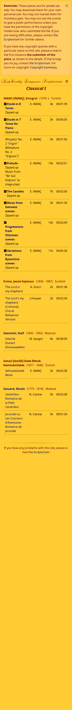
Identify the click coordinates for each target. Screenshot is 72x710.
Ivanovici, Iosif (13, 333)
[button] (66, 81)
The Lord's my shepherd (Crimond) (14, 302)
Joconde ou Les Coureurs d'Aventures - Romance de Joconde (14, 422)
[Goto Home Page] (31, 81)
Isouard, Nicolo (14, 389)
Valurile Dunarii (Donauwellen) (14, 343)
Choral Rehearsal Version (11, 315)
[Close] (67, 6)
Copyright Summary (43, 67)
